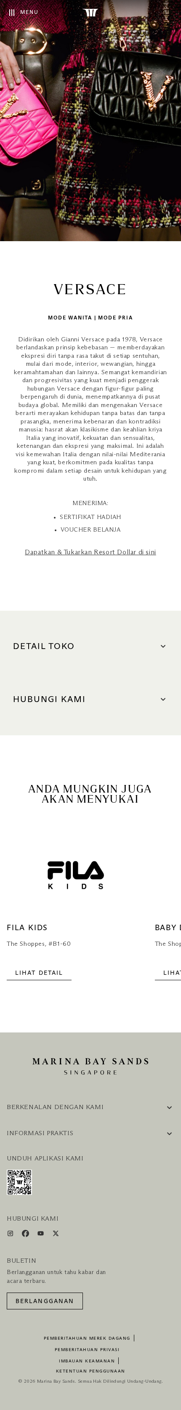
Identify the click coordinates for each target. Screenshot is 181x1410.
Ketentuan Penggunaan (90, 1371)
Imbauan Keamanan (87, 1361)
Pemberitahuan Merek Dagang (87, 1338)
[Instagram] (11, 1235)
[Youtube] (41, 1235)
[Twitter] (55, 1235)
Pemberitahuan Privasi (87, 1350)
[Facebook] (26, 1235)
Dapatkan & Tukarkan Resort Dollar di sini (90, 552)
